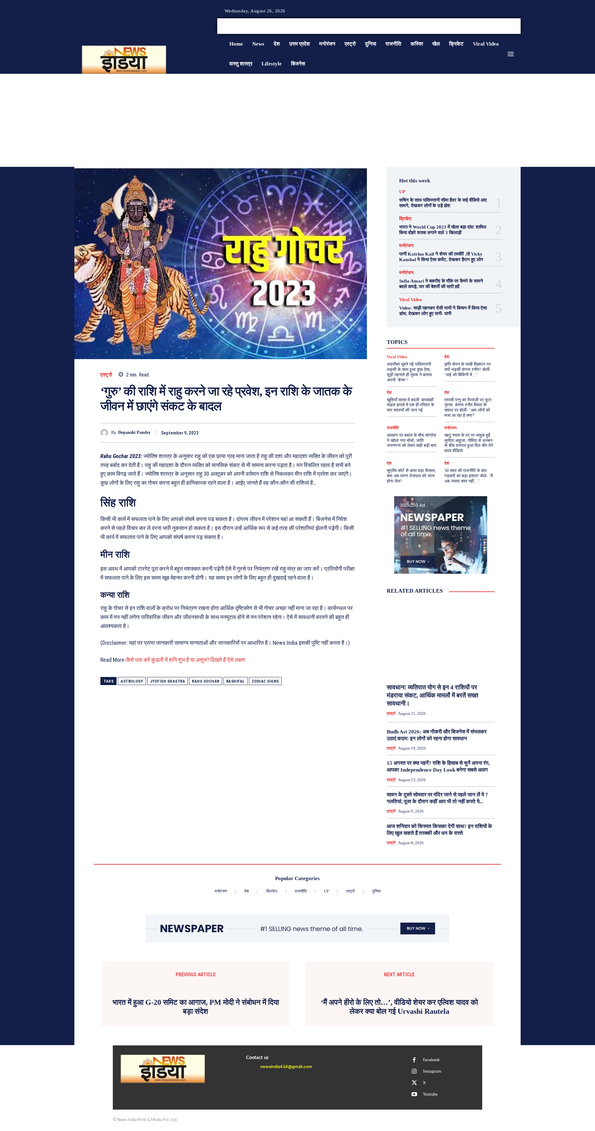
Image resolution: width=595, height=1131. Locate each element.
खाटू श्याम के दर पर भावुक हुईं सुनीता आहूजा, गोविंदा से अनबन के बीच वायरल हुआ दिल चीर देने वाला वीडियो (468, 443)
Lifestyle (469, 324)
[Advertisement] (297, 120)
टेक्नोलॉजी (414, 341)
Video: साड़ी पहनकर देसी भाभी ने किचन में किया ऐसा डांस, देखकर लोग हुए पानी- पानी (443, 310)
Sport (459, 330)
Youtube (430, 1095)
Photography (413, 330)
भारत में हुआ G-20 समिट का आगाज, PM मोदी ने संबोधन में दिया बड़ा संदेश (195, 1006)
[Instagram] (503, 26)
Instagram (432, 1072)
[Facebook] (496, 26)
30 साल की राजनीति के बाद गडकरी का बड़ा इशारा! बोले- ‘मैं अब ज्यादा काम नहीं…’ (468, 475)
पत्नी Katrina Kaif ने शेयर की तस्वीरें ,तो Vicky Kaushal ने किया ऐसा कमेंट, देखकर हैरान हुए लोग (441, 257)
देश (450, 341)
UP (402, 191)
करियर (454, 335)
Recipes (439, 330)
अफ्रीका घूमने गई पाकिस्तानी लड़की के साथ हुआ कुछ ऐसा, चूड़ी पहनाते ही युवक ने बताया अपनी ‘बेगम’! (409, 372)
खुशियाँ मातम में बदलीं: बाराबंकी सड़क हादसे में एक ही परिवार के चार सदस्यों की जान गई (410, 405)
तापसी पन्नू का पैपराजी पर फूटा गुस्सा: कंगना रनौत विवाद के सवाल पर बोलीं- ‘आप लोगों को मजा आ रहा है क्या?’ (467, 408)
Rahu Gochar (205, 681)
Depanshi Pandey (134, 432)
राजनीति (461, 347)
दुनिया (435, 341)
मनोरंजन (406, 245)
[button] (473, 26)
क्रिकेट (405, 218)
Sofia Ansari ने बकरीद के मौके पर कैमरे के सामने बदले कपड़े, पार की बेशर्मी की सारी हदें (441, 283)
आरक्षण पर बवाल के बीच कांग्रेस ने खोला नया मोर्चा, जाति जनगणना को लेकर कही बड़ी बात (411, 440)
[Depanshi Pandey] (105, 433)
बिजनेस (466, 341)
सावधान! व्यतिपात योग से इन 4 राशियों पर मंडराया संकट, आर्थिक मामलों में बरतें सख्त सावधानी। (432, 695)
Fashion (427, 324)
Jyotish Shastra (167, 681)
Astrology (132, 681)
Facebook (431, 1060)
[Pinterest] (320, 432)
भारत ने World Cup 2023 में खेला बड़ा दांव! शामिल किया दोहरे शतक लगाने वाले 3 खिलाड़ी (442, 230)
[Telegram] (348, 432)
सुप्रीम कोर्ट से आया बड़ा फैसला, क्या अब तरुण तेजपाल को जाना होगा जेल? (411, 475)
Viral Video (410, 299)
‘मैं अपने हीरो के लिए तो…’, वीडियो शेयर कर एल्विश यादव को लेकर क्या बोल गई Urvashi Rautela (399, 1006)
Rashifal (235, 681)
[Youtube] (518, 26)
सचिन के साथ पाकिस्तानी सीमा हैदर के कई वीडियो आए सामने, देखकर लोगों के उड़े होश (443, 203)
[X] (510, 26)
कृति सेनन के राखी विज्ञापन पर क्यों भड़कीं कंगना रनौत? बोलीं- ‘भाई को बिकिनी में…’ (467, 369)
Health (447, 324)
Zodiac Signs (265, 681)
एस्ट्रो (106, 374)
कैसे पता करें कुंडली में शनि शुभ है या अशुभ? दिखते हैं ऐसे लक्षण (185, 660)
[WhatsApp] (334, 432)
